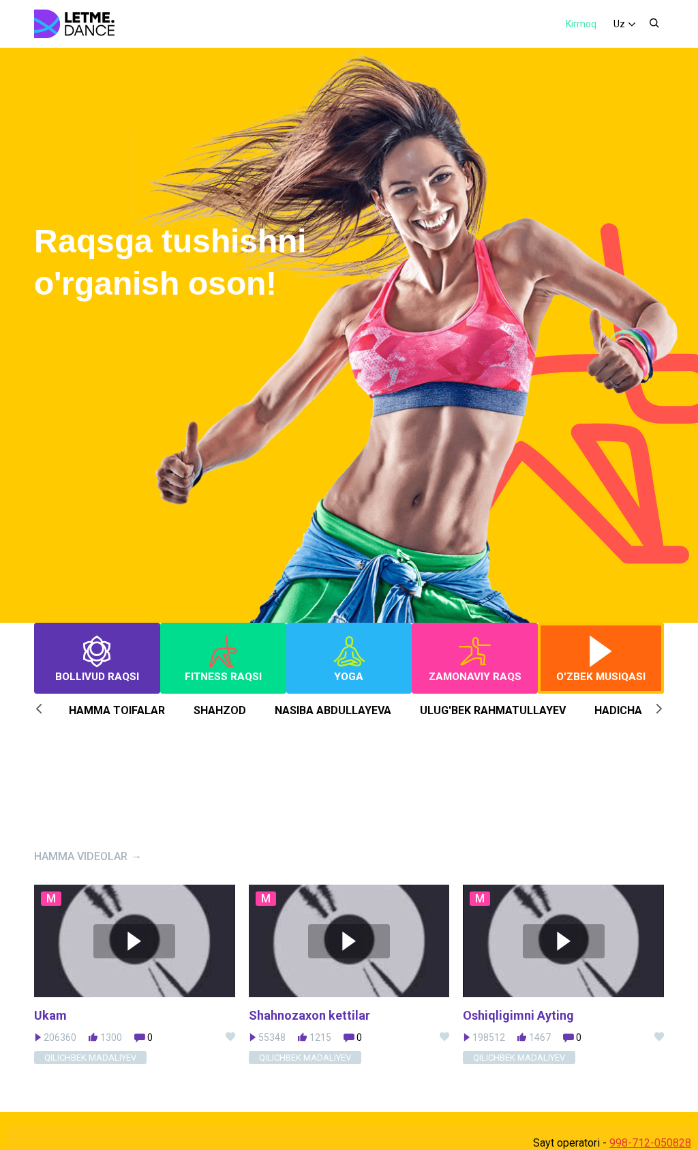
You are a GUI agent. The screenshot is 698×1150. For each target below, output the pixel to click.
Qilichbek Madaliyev (90, 1057)
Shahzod (220, 710)
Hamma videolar (80, 856)
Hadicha (618, 710)
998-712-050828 (650, 1142)
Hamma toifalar (117, 710)
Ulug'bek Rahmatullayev (493, 710)
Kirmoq (581, 23)
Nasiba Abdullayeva (333, 710)
